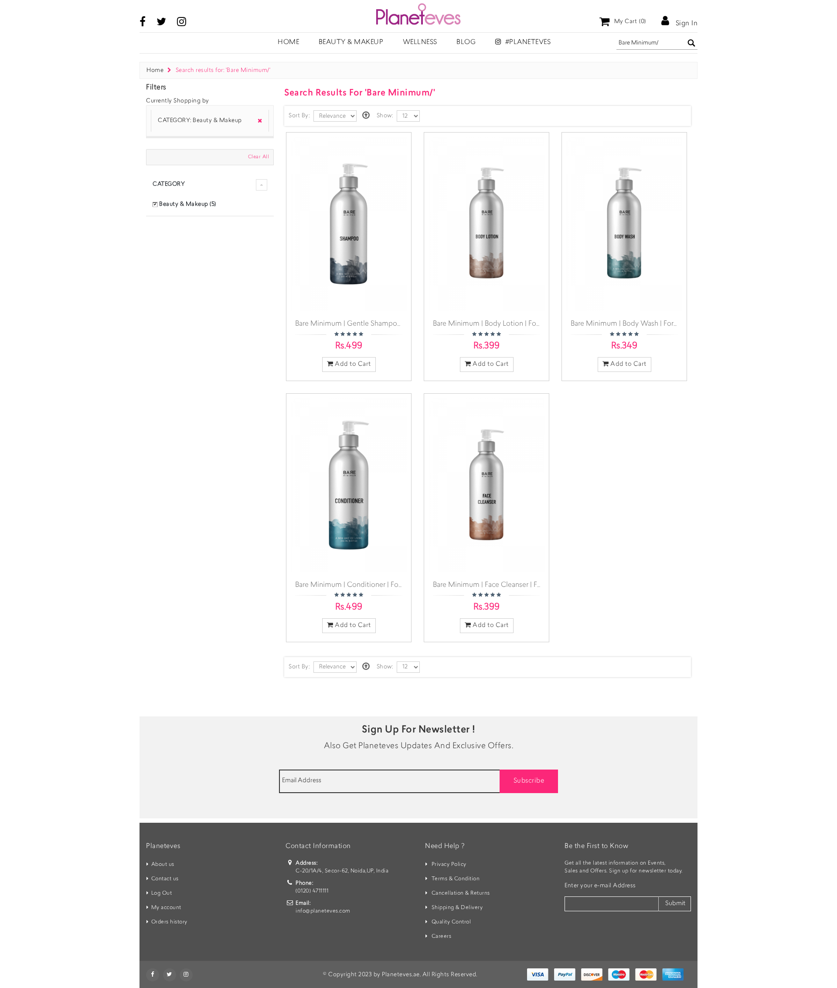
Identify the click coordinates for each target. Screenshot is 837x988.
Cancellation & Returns (461, 893)
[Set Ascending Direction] (366, 116)
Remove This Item (257, 121)
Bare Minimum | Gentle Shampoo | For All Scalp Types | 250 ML (395, 323)
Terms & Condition (456, 879)
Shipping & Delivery (457, 907)
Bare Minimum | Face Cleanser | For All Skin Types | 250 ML (526, 585)
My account (166, 907)
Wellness (420, 42)
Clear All (258, 157)
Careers (442, 936)
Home (154, 70)
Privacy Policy (449, 864)
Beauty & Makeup (351, 42)
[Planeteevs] (418, 14)
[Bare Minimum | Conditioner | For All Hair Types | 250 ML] (349, 485)
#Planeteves (527, 42)
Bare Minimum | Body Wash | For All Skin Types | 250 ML (660, 323)
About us (162, 864)
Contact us (165, 879)
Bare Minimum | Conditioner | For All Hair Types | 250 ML (385, 585)
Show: (385, 116)
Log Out (161, 893)
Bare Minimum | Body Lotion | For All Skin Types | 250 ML (523, 323)
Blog (466, 42)
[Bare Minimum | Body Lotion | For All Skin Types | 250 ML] (486, 224)
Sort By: (299, 116)
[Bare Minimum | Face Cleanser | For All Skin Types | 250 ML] (486, 485)
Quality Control (451, 922)
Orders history (169, 922)
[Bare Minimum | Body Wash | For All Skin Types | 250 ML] (624, 224)
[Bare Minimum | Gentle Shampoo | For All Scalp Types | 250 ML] (349, 224)
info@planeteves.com (323, 911)
